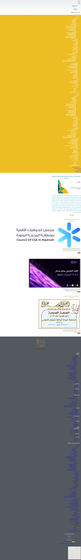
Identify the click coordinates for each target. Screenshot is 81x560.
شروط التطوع (75, 75)
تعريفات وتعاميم (75, 49)
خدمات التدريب (77, 84)
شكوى (75, 164)
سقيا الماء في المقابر (75, 414)
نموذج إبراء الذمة (73, 38)
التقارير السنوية (73, 57)
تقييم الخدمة (76, 82)
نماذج (77, 127)
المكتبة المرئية (75, 43)
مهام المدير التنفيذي (73, 24)
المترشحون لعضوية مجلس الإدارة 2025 (74, 92)
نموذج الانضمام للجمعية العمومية (71, 114)
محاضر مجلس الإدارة (73, 28)
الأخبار (77, 384)
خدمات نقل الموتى (76, 80)
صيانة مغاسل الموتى (74, 64)
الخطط (76, 39)
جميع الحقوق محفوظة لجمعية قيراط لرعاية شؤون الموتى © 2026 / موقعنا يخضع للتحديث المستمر (69, 543)
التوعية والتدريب (75, 65)
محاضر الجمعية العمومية (72, 34)
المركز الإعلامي (77, 42)
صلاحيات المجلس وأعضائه (72, 29)
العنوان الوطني (74, 22)
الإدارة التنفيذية (75, 23)
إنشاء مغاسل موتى (75, 63)
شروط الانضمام (73, 113)
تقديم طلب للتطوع (75, 515)
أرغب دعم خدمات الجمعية (74, 83)
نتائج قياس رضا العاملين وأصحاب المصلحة (69, 61)
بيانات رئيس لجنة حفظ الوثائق (71, 54)
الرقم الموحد (74, 21)
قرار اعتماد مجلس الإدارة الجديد (71, 27)
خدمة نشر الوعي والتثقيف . (74, 72)
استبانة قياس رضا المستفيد (71, 135)
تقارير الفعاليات (75, 44)
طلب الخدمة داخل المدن (74, 81)
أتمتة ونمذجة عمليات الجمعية (73, 67)
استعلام (74, 89)
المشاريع (77, 62)
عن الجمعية (77, 17)
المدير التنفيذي (74, 101)
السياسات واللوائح (75, 52)
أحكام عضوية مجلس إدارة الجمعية (71, 26)
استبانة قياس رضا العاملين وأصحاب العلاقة (69, 60)
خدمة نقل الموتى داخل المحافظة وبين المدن (71, 70)
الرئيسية (78, 94)
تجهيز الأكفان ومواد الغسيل (74, 501)
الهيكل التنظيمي (75, 117)
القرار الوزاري (74, 97)
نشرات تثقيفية (75, 125)
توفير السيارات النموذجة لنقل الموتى (72, 66)
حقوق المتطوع (75, 76)
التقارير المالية (74, 56)
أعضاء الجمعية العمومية (72, 33)
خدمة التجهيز (76, 146)
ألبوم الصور (76, 122)
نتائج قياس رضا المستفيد (72, 59)
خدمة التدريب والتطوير (74, 147)
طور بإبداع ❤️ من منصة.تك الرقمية (69, 545)
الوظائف (78, 153)
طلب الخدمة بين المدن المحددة (73, 156)
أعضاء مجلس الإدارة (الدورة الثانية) (70, 105)
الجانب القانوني (75, 19)
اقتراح (75, 163)
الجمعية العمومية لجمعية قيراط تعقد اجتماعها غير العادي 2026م (71, 296)
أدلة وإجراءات (76, 390)
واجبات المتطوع (75, 425)
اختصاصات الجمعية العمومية (71, 35)
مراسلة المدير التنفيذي (74, 441)
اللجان (75, 31)
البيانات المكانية (75, 118)
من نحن (76, 18)
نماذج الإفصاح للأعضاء (72, 30)
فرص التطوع (76, 74)
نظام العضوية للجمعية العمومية (71, 32)
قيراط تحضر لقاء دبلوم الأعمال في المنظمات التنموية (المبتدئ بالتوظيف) (72, 220)
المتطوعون (77, 73)
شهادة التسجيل (73, 20)
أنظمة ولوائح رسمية (74, 47)
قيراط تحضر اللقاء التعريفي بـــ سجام (71, 257)
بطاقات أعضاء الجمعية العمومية (71, 37)
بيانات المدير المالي (73, 131)
